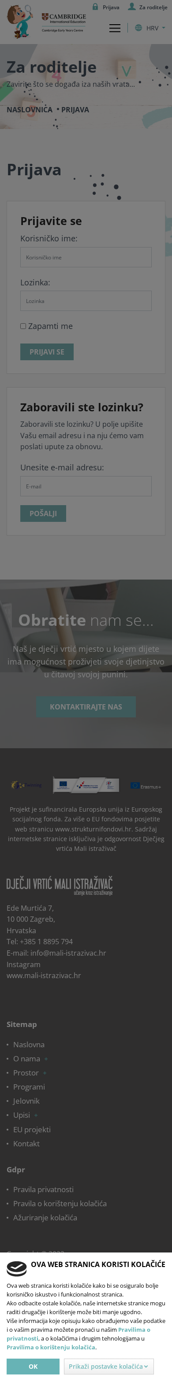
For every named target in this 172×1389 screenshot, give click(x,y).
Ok (33, 1366)
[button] (109, 1366)
